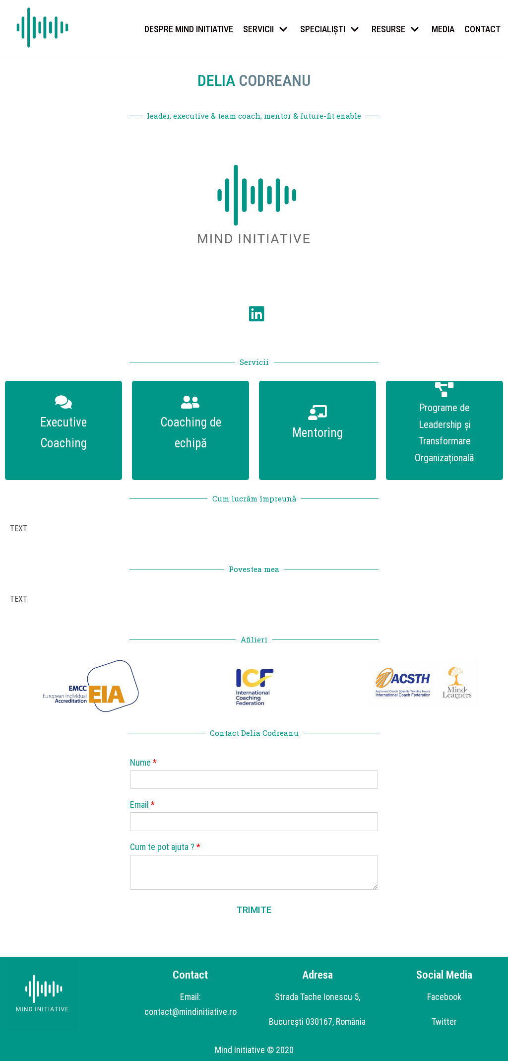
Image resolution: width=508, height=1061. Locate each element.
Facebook (444, 996)
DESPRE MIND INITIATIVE (188, 29)
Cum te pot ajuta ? (165, 847)
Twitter (444, 1021)
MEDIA (443, 29)
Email (142, 804)
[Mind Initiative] (42, 28)
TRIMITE (254, 910)
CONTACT (482, 29)
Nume (143, 762)
